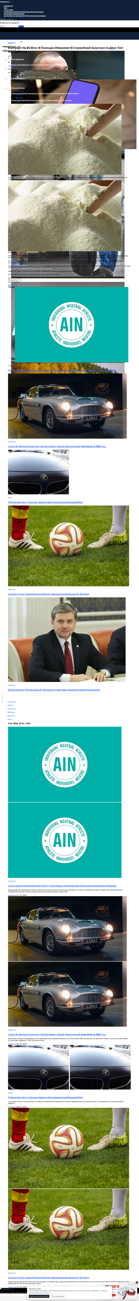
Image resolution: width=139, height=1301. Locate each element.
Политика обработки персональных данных (23, 12)
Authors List (8, 6)
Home (5, 8)
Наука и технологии (16, 78)
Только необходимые (58, 1296)
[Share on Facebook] (71, 694)
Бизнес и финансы (15, 59)
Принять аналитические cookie (39, 1296)
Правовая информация (14, 14)
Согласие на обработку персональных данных (25, 16)
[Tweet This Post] (71, 696)
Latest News (8, 10)
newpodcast (12, 66)
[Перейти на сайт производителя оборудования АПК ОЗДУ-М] (120, 1290)
